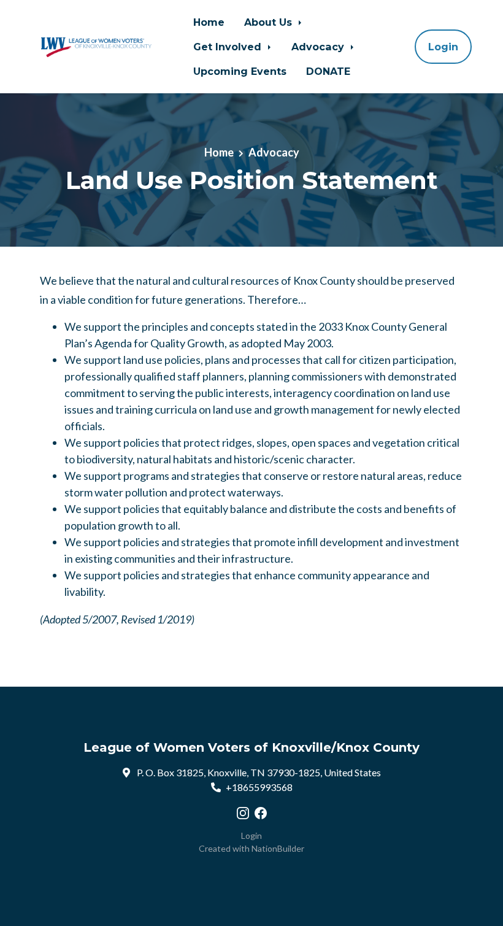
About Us (269, 22)
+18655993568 (259, 787)
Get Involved (228, 47)
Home (209, 22)
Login (443, 47)
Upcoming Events (239, 71)
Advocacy (319, 47)
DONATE (328, 71)
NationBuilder (278, 848)
